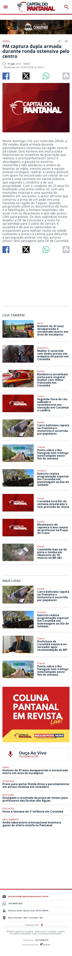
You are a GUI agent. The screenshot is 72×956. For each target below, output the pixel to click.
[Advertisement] (36, 278)
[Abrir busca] (66, 7)
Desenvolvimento (30, 944)
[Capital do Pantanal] (36, 7)
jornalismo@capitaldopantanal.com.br (28, 896)
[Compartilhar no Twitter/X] (26, 76)
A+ (67, 41)
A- (59, 41)
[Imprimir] (66, 76)
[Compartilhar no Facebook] (5, 76)
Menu (6, 7)
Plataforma (28, 940)
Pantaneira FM (32, 924)
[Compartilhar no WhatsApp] (45, 76)
